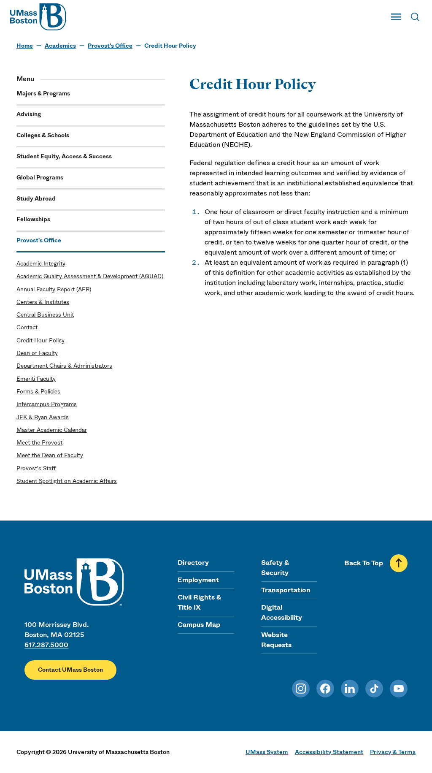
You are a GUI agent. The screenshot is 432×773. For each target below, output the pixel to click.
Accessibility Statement (329, 752)
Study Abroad (36, 199)
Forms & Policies (38, 392)
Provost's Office (110, 46)
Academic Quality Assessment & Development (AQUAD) (89, 276)
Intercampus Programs (46, 404)
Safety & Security (275, 568)
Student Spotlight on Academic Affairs (66, 481)
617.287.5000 (46, 645)
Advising (28, 114)
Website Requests (276, 640)
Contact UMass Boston (70, 670)
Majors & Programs (43, 94)
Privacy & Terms (393, 752)
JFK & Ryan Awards (42, 417)
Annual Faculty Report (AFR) (53, 289)
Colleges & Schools (42, 135)
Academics (60, 46)
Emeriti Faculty (36, 379)
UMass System (267, 752)
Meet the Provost (39, 443)
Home (24, 46)
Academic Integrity (40, 264)
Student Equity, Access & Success (64, 156)
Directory (193, 562)
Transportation (285, 590)
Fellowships (33, 219)
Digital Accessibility (281, 612)
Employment (198, 580)
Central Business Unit (45, 315)
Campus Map (199, 624)
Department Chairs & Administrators (64, 366)
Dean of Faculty (37, 353)
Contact (27, 327)
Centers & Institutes (42, 302)
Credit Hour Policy (40, 340)
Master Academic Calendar (51, 430)
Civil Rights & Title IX (199, 602)
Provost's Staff (36, 468)
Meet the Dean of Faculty (49, 455)
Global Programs (39, 178)
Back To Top (363, 563)
